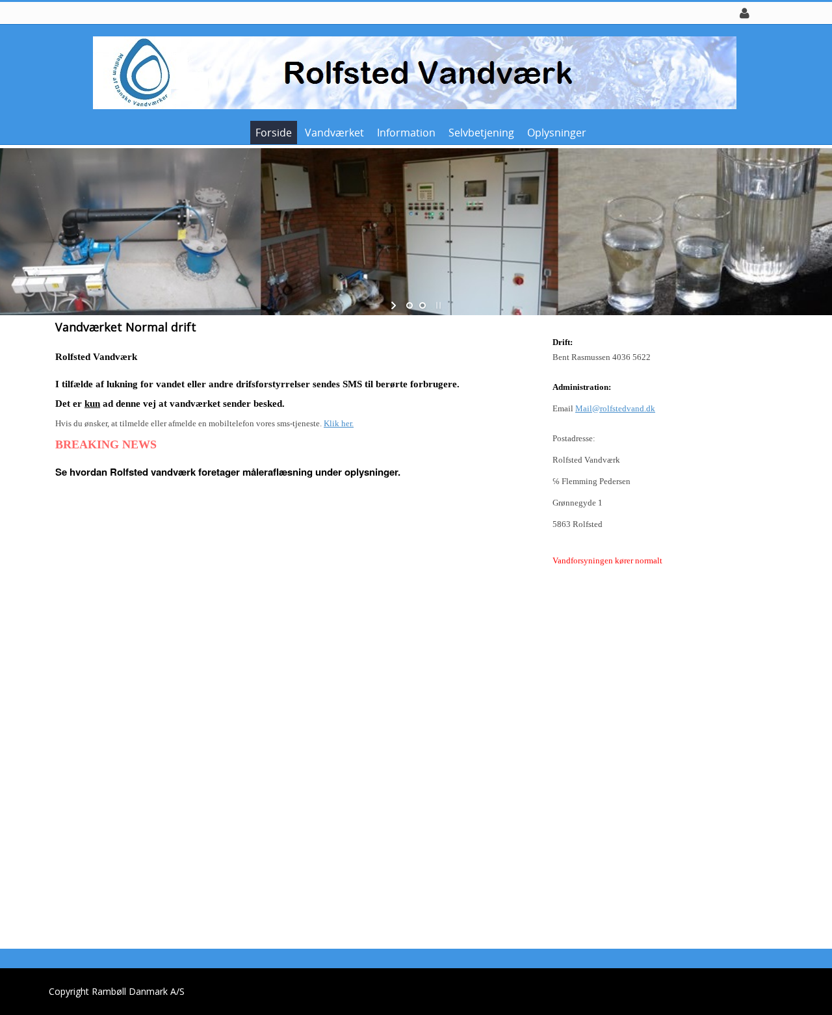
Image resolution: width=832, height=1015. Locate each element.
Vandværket (334, 132)
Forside (273, 132)
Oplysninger (556, 132)
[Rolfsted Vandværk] (411, 72)
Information (406, 132)
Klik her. (339, 423)
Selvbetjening (481, 132)
